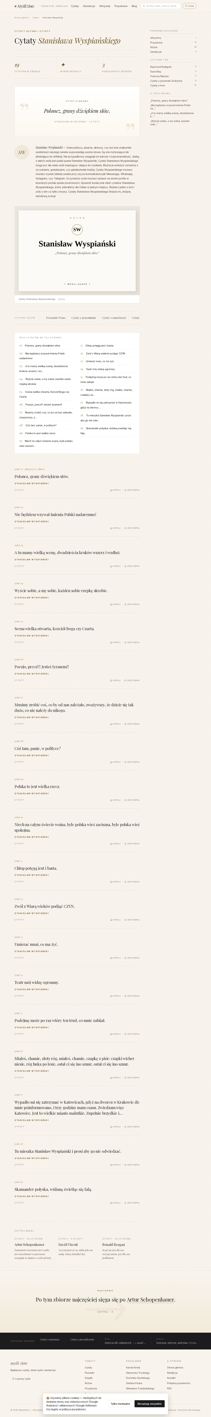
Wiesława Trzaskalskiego (140, 1388)
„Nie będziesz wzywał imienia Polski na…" (170, 107)
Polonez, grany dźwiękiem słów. (42, 345)
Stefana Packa (134, 1383)
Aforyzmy (104, 6)
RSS (169, 1388)
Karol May (173, 71)
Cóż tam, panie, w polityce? (41, 425)
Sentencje (89, 6)
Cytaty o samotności (114, 317)
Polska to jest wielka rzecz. (40, 433)
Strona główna (22, 17)
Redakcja (172, 1372)
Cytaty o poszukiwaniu (82, 1339)
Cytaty (75, 6)
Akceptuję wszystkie (149, 1403)
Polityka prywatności (178, 1383)
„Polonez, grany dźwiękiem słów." (169, 100)
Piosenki (89, 1372)
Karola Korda (133, 1367)
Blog (134, 6)
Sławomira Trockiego (138, 1372)
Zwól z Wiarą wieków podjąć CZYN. (105, 353)
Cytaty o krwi (173, 85)
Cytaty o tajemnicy (50, 1339)
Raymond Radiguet (173, 66)
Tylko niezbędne (120, 1403)
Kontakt (171, 1377)
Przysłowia (121, 6)
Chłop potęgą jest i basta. (99, 345)
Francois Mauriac (173, 76)
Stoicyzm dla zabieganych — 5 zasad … (125, 1341)
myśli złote (19, 1363)
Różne (173, 47)
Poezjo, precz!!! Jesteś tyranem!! (44, 404)
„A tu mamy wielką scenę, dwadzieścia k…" (172, 115)
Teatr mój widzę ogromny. (100, 369)
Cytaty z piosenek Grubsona (173, 80)
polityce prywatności (74, 1409)
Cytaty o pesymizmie (83, 317)
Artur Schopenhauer (150, 1299)
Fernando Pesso (55, 317)
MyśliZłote (25, 6)
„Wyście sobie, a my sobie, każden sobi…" (170, 123)
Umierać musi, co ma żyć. (100, 361)
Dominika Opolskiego (138, 1377)
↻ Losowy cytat (21, 1378)
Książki (89, 1377)
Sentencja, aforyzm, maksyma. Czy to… (176, 1341)
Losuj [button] (189, 6)
